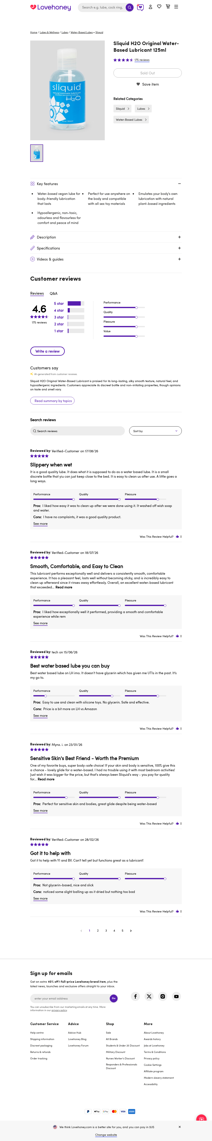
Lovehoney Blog (77, 1039)
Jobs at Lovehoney (154, 1045)
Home (33, 32)
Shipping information (42, 1039)
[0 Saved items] (159, 7)
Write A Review (47, 351)
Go (114, 998)
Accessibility (151, 1084)
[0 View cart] (168, 7)
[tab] (49, 1056)
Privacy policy (151, 1058)
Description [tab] (46, 237)
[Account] (150, 7)
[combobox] (106, 7)
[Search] (130, 7)
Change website (106, 1135)
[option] (67, 90)
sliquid (99, 32)
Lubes (64, 32)
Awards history (152, 1039)
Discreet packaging (41, 1045)
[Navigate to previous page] (81, 930)
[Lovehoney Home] (50, 7)
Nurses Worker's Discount (120, 1058)
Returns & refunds (40, 1052)
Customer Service (44, 1024)
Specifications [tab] (48, 248)
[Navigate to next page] (131, 930)
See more (40, 523)
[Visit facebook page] (135, 996)
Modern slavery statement (159, 1077)
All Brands (112, 1039)
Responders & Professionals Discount (121, 1066)
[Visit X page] (149, 996)
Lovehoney (106, 19)
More (148, 1024)
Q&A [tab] (53, 293)
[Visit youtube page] (176, 996)
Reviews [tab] (37, 293)
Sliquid (120, 109)
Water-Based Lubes (82, 32)
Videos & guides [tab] (50, 259)
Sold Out (147, 72)
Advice (73, 1024)
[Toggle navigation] (176, 6)
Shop (110, 1024)
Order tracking (38, 1058)
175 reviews (142, 60)
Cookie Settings (152, 1064)
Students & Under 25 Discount (123, 1045)
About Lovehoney (154, 1032)
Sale (108, 1032)
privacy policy (59, 1010)
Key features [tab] (47, 183)
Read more (63, 587)
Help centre (37, 1032)
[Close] (180, 1127)
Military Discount (115, 1052)
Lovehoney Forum (78, 1045)
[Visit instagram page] (162, 996)
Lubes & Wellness (49, 32)
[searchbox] (80, 431)
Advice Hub (74, 1032)
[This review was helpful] (177, 537)
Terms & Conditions (155, 1052)
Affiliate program (154, 1071)
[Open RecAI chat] (201, 1119)
